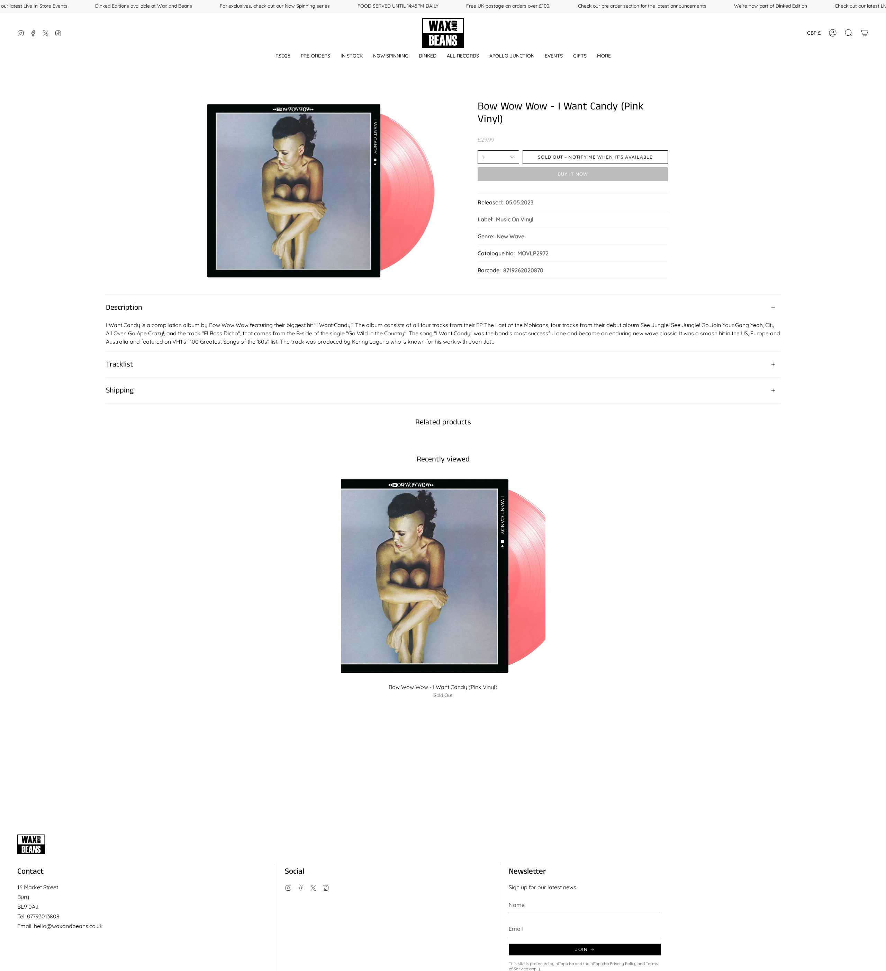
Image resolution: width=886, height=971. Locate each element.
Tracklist (119, 364)
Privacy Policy (623, 963)
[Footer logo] (31, 844)
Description (124, 307)
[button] (283, 56)
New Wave (510, 236)
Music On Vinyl (514, 219)
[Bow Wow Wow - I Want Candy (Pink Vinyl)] (443, 577)
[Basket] (865, 33)
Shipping (120, 390)
